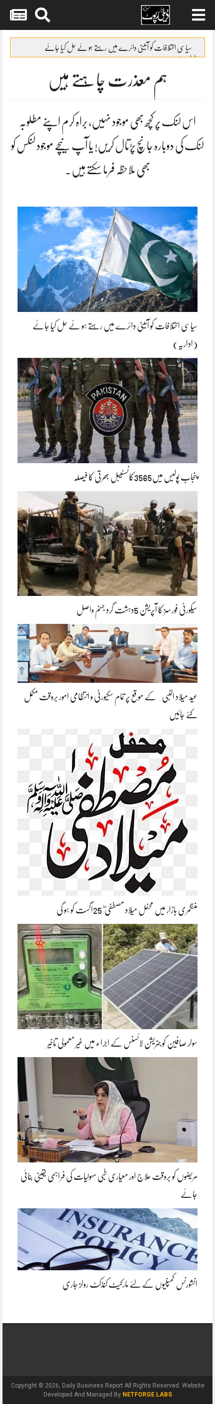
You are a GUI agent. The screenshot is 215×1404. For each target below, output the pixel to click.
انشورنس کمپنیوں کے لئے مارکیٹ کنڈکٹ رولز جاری (130, 1284)
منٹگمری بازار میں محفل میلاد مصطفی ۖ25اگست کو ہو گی (127, 910)
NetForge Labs (147, 1394)
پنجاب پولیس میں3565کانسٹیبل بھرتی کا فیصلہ (136, 477)
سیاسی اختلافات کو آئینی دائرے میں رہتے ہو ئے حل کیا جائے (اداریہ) (122, 49)
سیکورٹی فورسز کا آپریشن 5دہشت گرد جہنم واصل (137, 610)
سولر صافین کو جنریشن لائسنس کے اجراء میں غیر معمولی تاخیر (122, 1043)
